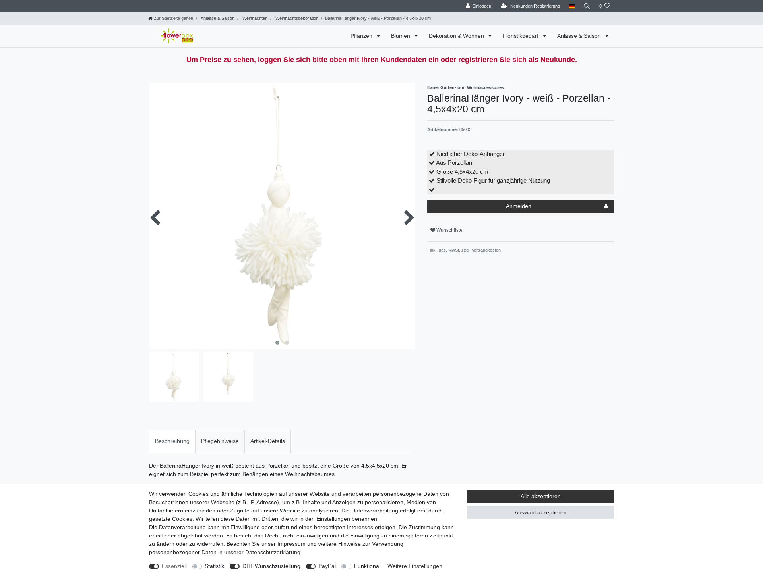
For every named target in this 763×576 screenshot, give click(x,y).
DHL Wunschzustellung (271, 566)
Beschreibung (172, 441)
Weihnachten (254, 18)
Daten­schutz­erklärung (272, 552)
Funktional (367, 566)
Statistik (214, 566)
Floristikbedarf (521, 36)
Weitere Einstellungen (414, 566)
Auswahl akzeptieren (541, 512)
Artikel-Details (267, 441)
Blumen (401, 36)
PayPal (327, 566)
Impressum (291, 544)
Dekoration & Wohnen (457, 36)
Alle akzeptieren (541, 496)
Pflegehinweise (220, 441)
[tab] (172, 441)
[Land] (571, 6)
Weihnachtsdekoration (296, 18)
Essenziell (174, 566)
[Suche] (587, 6)
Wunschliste (449, 230)
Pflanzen (362, 36)
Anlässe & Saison (217, 18)
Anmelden (518, 206)
